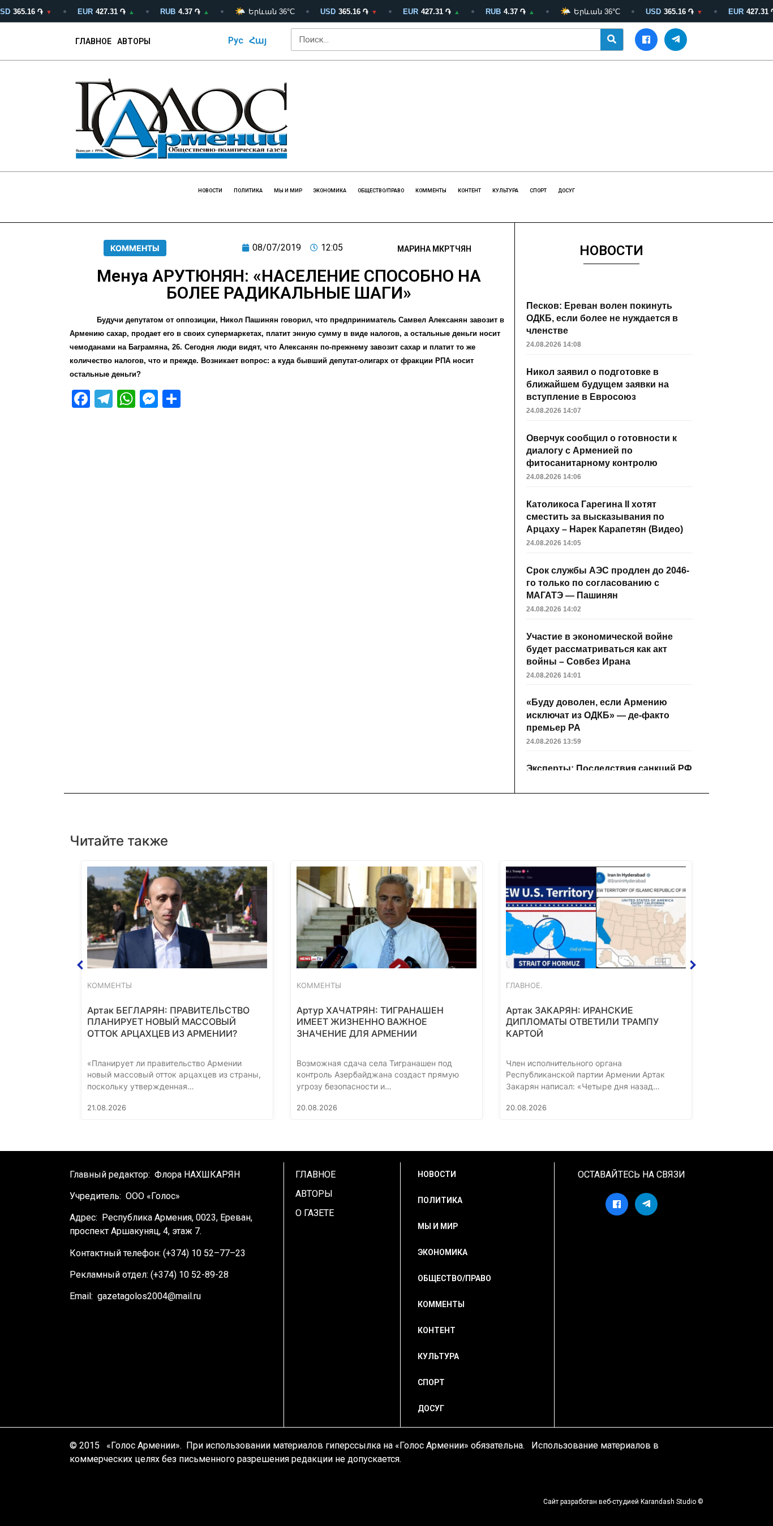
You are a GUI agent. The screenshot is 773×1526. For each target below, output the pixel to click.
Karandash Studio (668, 1502)
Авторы (134, 41)
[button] (80, 965)
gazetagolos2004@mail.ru (149, 1296)
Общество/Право (381, 190)
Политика (248, 190)
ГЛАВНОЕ (93, 41)
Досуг (566, 190)
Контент (469, 190)
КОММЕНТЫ (135, 248)
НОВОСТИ (210, 190)
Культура (505, 190)
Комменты (430, 190)
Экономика (330, 190)
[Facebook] (646, 39)
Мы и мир (288, 190)
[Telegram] (675, 39)
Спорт (538, 190)
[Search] (611, 39)
